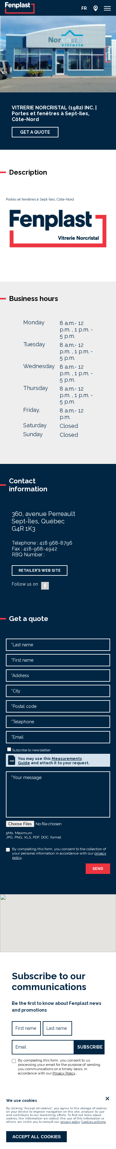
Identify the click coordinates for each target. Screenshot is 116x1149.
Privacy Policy (64, 1073)
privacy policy (70, 1121)
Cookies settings (93, 1121)
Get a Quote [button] (35, 132)
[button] (107, 8)
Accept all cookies (36, 1136)
